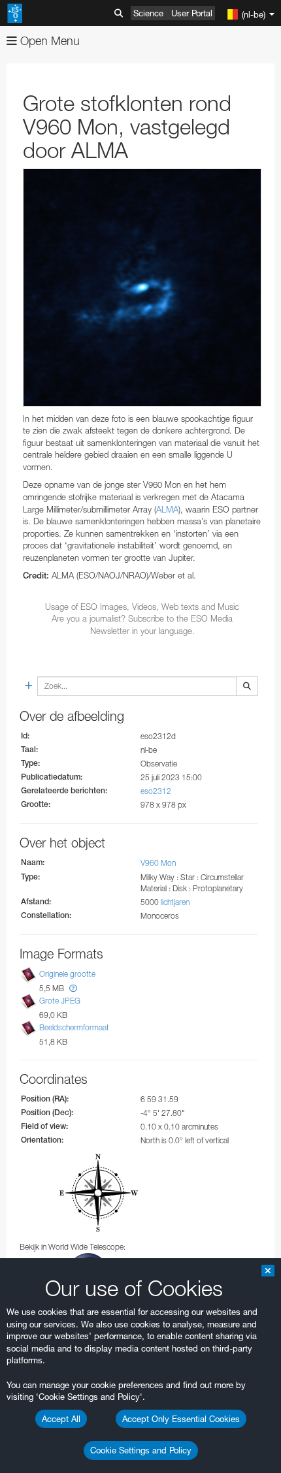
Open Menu (48, 41)
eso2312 (155, 791)
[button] (73, 988)
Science (148, 13)
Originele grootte (67, 974)
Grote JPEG (59, 1001)
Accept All (61, 1419)
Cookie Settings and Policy (140, 1450)
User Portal (191, 13)
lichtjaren (175, 902)
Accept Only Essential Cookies (181, 1419)
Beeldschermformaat (74, 1028)
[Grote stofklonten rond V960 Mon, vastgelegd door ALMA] (142, 287)
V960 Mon (158, 863)
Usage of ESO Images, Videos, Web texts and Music (142, 606)
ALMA (167, 509)
